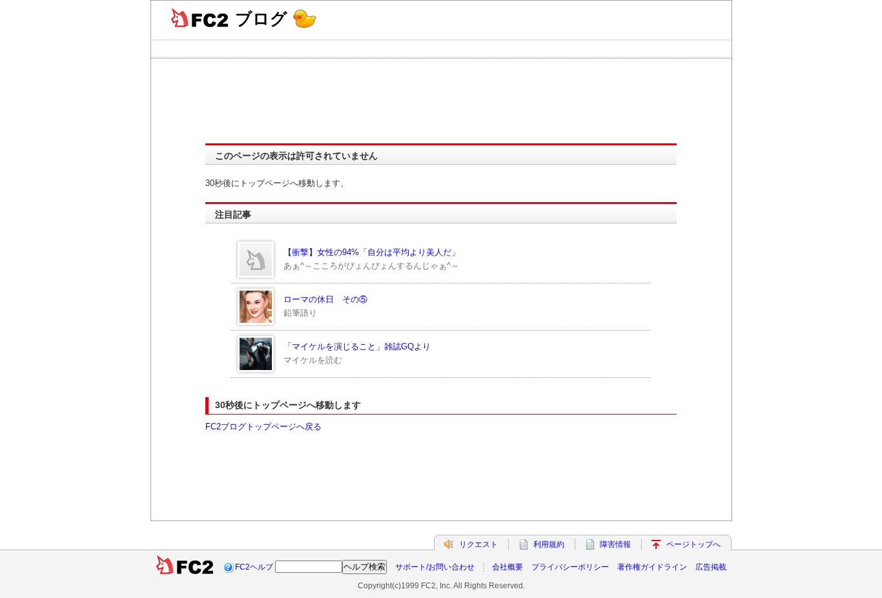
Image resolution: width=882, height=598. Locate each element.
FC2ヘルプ (254, 567)
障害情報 (615, 544)
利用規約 (548, 544)
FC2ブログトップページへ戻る (263, 426)
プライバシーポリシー (570, 567)
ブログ (261, 19)
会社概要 (507, 567)
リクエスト (478, 544)
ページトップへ (693, 544)
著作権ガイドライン (652, 567)
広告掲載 (710, 567)
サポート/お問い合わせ (435, 567)
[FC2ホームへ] (185, 567)
